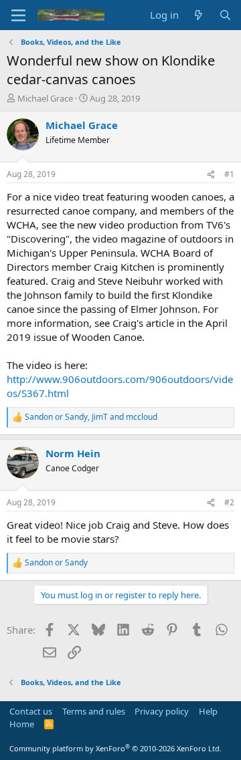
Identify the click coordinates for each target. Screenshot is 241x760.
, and (91, 417)
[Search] (225, 15)
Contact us (30, 711)
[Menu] (18, 15)
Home (21, 724)
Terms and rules (93, 711)
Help (208, 711)
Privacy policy (162, 711)
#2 (229, 502)
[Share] (211, 174)
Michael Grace (45, 98)
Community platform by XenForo (115, 748)
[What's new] (198, 15)
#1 (229, 174)
